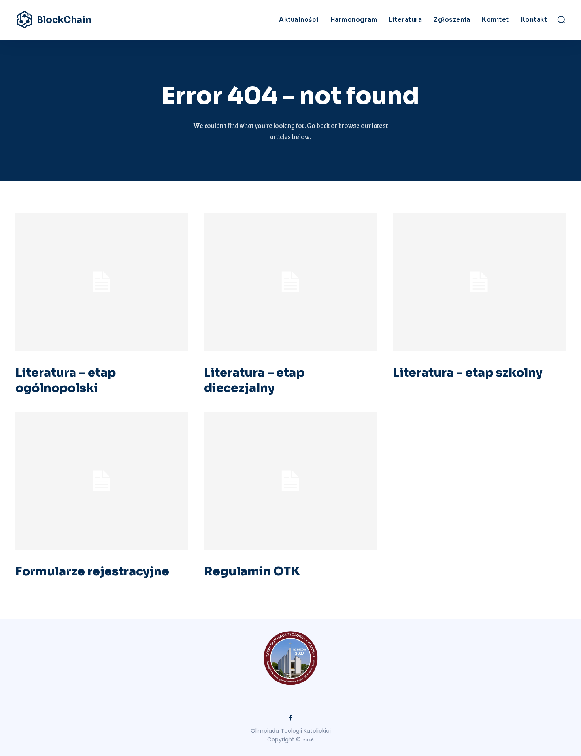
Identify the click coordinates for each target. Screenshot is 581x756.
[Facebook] (290, 718)
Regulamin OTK (252, 571)
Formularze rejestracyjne (92, 571)
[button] (561, 19)
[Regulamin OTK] (290, 481)
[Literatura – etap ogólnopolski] (101, 282)
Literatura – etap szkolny (467, 372)
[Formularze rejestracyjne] (101, 481)
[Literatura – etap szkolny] (479, 282)
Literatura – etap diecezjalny (254, 380)
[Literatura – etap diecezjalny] (290, 282)
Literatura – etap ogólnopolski (65, 380)
